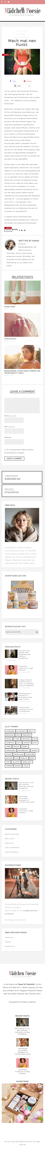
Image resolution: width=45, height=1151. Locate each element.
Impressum (9, 937)
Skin (16, 758)
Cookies (8, 942)
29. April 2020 (21, 31)
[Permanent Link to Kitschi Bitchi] (22, 336)
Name (10, 416)
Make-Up (16, 746)
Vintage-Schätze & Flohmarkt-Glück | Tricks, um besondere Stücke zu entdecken (26, 682)
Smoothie (24, 758)
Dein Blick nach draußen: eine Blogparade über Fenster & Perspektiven (25, 654)
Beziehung (9, 735)
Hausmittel (10, 742)
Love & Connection (12, 847)
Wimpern (9, 765)
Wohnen (18, 765)
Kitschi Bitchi (10, 339)
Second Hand (18, 754)
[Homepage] (9, 2)
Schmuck (35, 750)
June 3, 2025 (8, 375)
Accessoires (10, 731)
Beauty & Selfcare (12, 834)
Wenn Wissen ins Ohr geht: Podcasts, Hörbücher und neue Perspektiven (26, 785)
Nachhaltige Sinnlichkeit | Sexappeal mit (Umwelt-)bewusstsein (27, 799)
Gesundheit (26, 738)
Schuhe (8, 754)
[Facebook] (2, 2)
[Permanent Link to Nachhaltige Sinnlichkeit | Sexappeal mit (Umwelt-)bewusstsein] (11, 803)
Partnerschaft (23, 750)
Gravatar (13, 450)
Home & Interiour (11, 852)
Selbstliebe (30, 754)
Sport (32, 758)
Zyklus (26, 765)
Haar (35, 738)
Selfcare (9, 758)
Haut (19, 742)
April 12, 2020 (9, 309)
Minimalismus (10, 750)
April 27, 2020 (9, 341)
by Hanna (21, 34)
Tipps (8, 762)
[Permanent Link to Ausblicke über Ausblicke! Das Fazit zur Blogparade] (11, 714)
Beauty (31, 731)
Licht (35, 742)
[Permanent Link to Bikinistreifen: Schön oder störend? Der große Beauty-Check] (22, 368)
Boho (18, 735)
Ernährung (27, 735)
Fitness (16, 738)
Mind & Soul (9, 843)
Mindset (25, 746)
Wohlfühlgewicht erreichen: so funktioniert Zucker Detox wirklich (25, 696)
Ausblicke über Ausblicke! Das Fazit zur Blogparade (26, 709)
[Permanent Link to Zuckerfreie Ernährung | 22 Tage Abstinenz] (11, 674)
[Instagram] (6, 2)
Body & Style (9, 838)
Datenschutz (10, 946)
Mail (9, 427)
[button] (15, 81)
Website (7, 437)
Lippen (8, 746)
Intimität (27, 742)
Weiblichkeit (27, 762)
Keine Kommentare (21, 37)
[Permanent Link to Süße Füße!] (22, 304)
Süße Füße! (9, 307)
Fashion (8, 229)
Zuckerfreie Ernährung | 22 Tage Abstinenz (26, 668)
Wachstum (16, 762)
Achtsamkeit (21, 731)
